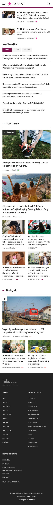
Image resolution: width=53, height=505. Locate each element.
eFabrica (32, 500)
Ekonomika (32, 442)
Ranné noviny (33, 414)
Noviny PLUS (32, 407)
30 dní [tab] (27, 49)
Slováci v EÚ (32, 446)
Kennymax (32, 496)
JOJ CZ (5, 410)
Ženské (5, 422)
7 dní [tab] (17, 49)
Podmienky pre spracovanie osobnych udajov (12, 470)
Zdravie (5, 434)
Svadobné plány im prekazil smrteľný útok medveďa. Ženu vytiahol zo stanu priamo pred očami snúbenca (25, 57)
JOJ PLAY (5, 403)
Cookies (5, 477)
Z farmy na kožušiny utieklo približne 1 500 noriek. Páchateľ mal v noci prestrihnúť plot (24, 66)
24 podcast (32, 422)
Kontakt (5, 464)
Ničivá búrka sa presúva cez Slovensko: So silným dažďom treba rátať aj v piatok (23, 111)
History (5, 438)
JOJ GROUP (6, 414)
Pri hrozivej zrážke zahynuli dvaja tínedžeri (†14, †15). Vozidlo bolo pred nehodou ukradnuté (25, 76)
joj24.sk (31, 403)
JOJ (3, 399)
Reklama (6, 460)
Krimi (30, 434)
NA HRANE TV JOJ (34, 418)
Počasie (5, 442)
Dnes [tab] (7, 49)
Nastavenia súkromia (11, 482)
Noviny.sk (31, 399)
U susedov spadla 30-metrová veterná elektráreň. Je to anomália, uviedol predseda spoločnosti (26, 85)
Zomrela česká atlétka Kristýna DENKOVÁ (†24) (23, 103)
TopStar (5, 426)
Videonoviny (33, 410)
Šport (4, 418)
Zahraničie (32, 430)
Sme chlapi (6, 430)
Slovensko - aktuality (37, 426)
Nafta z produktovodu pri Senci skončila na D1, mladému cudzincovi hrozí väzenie (22, 95)
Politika (31, 438)
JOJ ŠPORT (6, 407)
